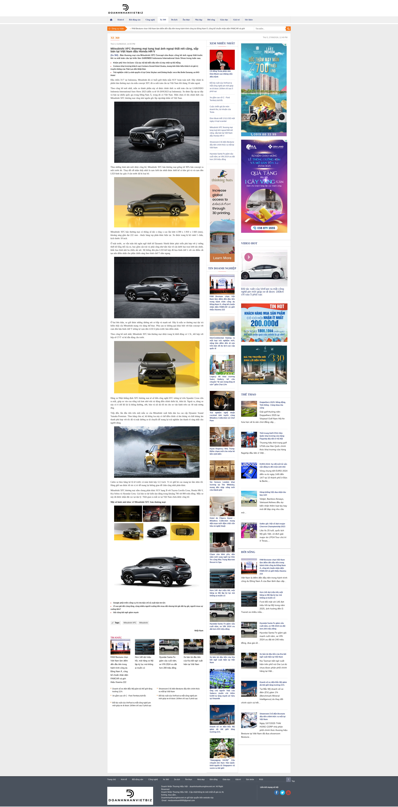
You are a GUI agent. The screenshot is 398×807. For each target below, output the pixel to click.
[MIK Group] (264, 90)
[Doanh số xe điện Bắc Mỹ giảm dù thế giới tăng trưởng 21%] (222, 724)
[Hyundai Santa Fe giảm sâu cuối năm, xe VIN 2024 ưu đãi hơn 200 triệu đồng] (169, 655)
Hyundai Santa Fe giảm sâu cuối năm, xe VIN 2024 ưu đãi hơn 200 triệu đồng (222, 156)
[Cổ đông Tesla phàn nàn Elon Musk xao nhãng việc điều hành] (222, 69)
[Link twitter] (282, 794)
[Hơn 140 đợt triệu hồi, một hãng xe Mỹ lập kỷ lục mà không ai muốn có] (145, 655)
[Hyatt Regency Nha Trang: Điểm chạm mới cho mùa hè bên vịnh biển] (222, 446)
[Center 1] (222, 215)
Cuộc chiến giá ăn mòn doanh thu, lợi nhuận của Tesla (220, 109)
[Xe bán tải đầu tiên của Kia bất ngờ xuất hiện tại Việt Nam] (193, 655)
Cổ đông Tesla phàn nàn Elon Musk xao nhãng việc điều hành (221, 74)
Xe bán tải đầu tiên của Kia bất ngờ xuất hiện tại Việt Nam (193, 660)
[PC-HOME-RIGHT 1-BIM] (264, 364)
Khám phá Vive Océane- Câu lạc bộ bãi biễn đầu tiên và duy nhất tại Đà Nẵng (146, 63)
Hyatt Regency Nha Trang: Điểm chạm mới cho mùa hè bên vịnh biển (222, 451)
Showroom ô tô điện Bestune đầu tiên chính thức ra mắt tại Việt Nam (222, 145)
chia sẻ (140, 416)
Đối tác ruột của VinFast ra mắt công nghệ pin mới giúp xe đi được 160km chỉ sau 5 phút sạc (262, 291)
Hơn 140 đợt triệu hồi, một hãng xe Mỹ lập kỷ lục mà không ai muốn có (222, 593)
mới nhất (128, 88)
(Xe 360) (114, 55)
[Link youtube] (276, 794)
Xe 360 (115, 37)
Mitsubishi (143, 623)
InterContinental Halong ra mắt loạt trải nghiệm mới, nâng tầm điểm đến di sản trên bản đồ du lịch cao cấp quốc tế (222, 343)
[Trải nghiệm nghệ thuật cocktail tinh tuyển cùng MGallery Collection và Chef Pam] (222, 410)
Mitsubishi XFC (130, 623)
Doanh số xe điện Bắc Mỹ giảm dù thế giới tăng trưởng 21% (222, 729)
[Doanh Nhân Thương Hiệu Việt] (125, 8)
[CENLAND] (264, 186)
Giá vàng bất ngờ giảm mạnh (126, 612)
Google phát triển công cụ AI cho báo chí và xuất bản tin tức (139, 603)
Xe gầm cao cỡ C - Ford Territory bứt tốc (129, 696)
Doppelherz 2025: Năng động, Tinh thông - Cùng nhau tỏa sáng (273, 405)
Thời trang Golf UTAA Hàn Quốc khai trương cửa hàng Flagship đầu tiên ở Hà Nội (272, 436)
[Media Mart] (264, 322)
